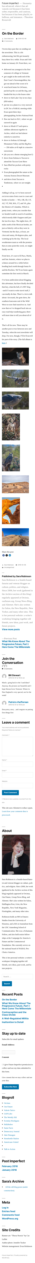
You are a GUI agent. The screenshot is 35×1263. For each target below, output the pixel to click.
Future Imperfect (10, 3)
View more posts (11, 629)
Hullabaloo (8, 1124)
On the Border (9, 999)
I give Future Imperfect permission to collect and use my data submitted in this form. (17, 1068)
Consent (5, 1057)
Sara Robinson (9, 38)
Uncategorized (9, 567)
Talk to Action (9, 1149)
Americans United (11, 1142)
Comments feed (11, 1215)
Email (4, 770)
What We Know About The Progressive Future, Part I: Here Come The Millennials (16, 1006)
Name (4, 760)
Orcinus (7, 1103)
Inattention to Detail (13, 1022)
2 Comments (8, 41)
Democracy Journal (11, 1131)
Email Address (8, 1044)
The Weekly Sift (10, 1117)
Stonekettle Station (11, 1138)
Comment (6, 735)
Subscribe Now (10, 1087)
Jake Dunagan (9, 1135)
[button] (3, 555)
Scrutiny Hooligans (11, 1121)
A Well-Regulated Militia (15, 1018)
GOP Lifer (8, 1114)
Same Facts (8, 1128)
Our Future (8, 1106)
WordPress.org (10, 1218)
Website (4, 781)
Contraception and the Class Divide (14, 1013)
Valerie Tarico (9, 1110)
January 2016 (9, 1170)
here (3, 343)
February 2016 (10, 1166)
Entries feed (8, 1211)
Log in (5, 1207)
